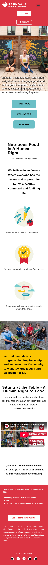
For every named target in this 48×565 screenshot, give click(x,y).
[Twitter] (12, 558)
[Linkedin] (35, 558)
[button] (38, 5)
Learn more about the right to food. (24, 159)
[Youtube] (29, 558)
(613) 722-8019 (23, 469)
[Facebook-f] (18, 558)
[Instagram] (24, 558)
